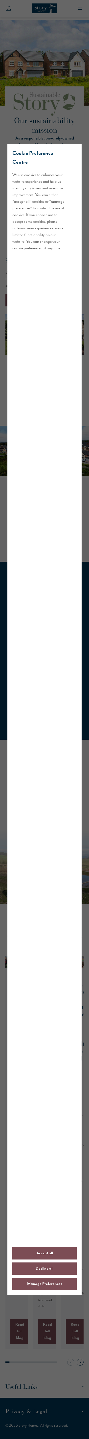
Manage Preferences (44, 1284)
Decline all (44, 1268)
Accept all (44, 1253)
